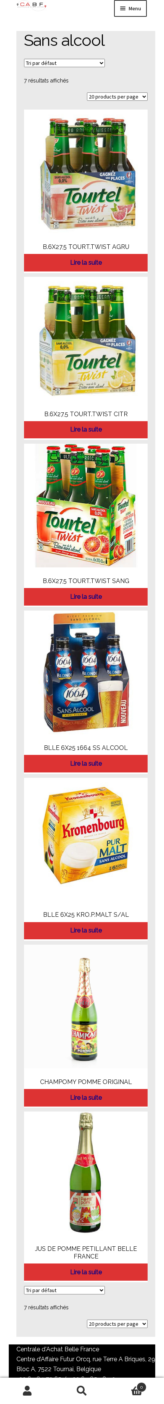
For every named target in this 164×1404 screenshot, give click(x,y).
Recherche (82, 1391)
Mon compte (27, 1391)
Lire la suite (86, 262)
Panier (126, 1384)
